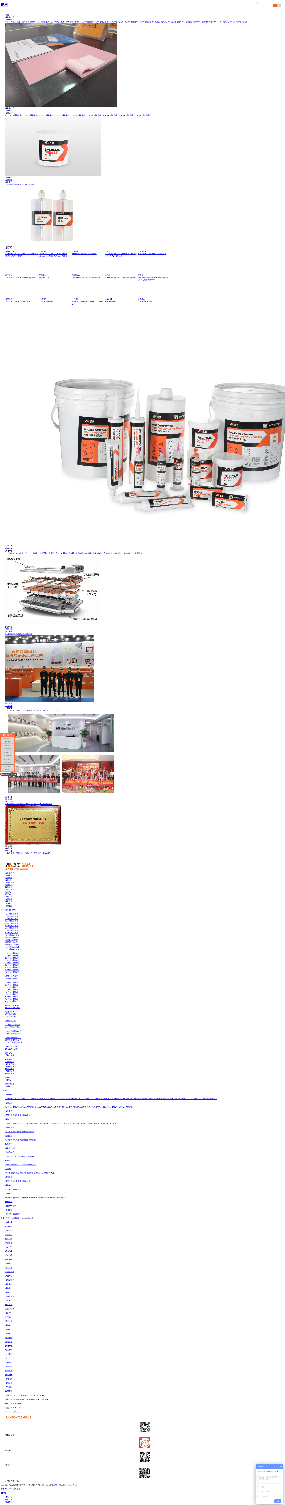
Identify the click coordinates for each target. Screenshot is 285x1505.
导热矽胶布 (92, 301)
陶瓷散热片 (9, 1073)
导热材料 (75, 299)
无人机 (8, 1358)
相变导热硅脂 (30, 278)
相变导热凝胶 (19, 278)
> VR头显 (87, 553)
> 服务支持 (9, 853)
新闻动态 (8, 1375)
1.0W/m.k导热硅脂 (46, 254)
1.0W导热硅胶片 (11, 254)
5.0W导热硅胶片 (11, 926)
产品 (6, 1489)
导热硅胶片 (9, 17)
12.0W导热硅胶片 (12, 947)
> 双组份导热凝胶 (27, 184)
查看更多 (8, 1342)
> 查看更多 (137, 553)
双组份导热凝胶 (90, 254)
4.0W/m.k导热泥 (11, 992)
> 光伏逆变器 (127, 553)
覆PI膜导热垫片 (11, 940)
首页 (7, 15)
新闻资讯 (8, 629)
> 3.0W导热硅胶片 (56, 22)
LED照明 (8, 1354)
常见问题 (8, 1387)
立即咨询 (12, 910)
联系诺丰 (8, 848)
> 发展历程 (18, 710)
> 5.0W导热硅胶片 (86, 22)
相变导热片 (9, 278)
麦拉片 (107, 301)
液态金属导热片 (11, 301)
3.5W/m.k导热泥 (116, 256)
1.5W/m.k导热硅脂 (60, 254)
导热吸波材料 (44, 278)
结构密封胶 (142, 301)
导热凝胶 (8, 180)
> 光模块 (34, 553)
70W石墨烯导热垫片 (146, 278)
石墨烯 (140, 275)
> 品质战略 (27, 804)
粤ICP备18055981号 (58, 1485)
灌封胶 (149, 301)
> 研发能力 (9, 804)
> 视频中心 (27, 853)
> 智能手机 (42, 553)
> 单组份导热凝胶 (12, 184)
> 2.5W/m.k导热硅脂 (61, 115)
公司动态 (8, 1379)
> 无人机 (27, 553)
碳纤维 (107, 275)
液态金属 (8, 299)
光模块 (8, 1362)
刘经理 (3, 1493)
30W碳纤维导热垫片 (129, 278)
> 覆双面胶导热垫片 (191, 22)
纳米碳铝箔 (9, 1071)
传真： (8, 1408)
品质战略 (8, 1263)
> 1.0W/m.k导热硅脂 (13, 115)
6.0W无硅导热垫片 (93, 278)
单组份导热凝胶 (78, 254)
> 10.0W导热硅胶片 (145, 22)
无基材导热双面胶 (159, 254)
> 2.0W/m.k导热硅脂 (45, 115)
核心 (10, 1489)
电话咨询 (8, 1500)
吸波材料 (42, 275)
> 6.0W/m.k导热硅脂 (142, 115)
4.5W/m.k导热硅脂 (12, 967)
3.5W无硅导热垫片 (79, 278)
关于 (18, 1489)
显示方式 (4, 1090)
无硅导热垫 (76, 275)
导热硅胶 (42, 299)
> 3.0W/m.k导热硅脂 (77, 115)
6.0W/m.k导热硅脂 (12, 972)
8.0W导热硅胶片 (11, 933)
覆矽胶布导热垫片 (12, 944)
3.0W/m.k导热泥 (11, 987)
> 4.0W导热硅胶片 (71, 22)
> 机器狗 (63, 553)
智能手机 (8, 1366)
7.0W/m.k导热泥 (11, 999)
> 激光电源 (78, 553)
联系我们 (8, 1391)
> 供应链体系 (46, 804)
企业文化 (8, 1235)
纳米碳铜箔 (9, 1069)
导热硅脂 (8, 110)
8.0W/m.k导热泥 (11, 1001)
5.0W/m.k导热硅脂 (12, 970)
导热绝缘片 (83, 301)
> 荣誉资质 (45, 710)
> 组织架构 (36, 710)
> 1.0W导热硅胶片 (12, 22)
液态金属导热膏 (24, 301)
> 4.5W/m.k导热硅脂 (110, 115)
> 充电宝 (105, 553)
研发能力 (8, 1255)
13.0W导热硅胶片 (12, 949)
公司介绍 (8, 1226)
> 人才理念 (54, 710)
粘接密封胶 (50, 301)
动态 (14, 1489)
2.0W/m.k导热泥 (123, 254)
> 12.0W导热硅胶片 (223, 22)
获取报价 (8, 1497)
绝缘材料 (108, 299)
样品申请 (4, 910)
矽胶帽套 (75, 301)
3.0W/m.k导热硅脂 (12, 963)
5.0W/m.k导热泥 (11, 994)
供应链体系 (9, 1272)
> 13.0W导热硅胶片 (239, 22)
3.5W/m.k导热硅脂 (12, 965)
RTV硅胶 (42, 301)
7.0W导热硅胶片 (11, 930)
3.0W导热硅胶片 (17, 256)
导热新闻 (8, 1383)
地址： (8, 1399)
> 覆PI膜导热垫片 (176, 22)
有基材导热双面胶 (145, 254)
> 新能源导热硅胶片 (161, 22)
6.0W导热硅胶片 (11, 928)
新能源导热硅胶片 (12, 937)
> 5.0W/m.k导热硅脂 (126, 115)
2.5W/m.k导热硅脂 (60, 256)
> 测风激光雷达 (53, 553)
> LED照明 (18, 553)
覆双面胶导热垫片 (12, 942)
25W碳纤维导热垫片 (113, 278)
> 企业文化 (27, 710)
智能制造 (8, 1259)
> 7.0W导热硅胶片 (115, 22)
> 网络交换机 (96, 553)
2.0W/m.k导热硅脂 (46, 256)
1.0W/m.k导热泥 (111, 254)
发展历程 (8, 1231)
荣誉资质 (8, 1243)
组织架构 (8, 1239)
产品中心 (8, 249)
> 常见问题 (27, 634)
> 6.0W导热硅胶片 (101, 22)
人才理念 (8, 1247)
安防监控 (8, 1350)
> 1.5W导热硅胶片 (27, 22)
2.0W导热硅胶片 (11, 919)
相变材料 (8, 275)
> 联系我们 (45, 853)
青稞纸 (112, 301)
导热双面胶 (142, 251)
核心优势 (8, 799)
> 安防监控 (9, 553)
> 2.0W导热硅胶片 (42, 22)
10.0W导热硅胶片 (12, 935)
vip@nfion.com (14, 1412)
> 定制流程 (36, 853)
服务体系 (8, 1268)
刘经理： (8, 1395)
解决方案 (8, 549)
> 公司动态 (9, 634)
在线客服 (8, 1502)
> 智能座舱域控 (115, 553)
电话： (8, 1404)
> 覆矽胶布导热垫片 (208, 22)
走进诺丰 (8, 706)
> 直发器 (70, 553)
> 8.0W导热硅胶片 (130, 22)
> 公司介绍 (9, 710)
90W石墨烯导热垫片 (162, 278)
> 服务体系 (36, 804)
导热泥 (107, 251)
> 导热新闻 (18, 634)
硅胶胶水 (141, 299)
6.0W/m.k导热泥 (11, 997)
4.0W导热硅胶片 (11, 923)
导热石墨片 (9, 1066)
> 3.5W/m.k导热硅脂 (94, 115)
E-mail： (8, 1412)
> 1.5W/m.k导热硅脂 (29, 115)
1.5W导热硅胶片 (24, 254)
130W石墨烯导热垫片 (146, 280)
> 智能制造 (18, 804)
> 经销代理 (18, 853)
